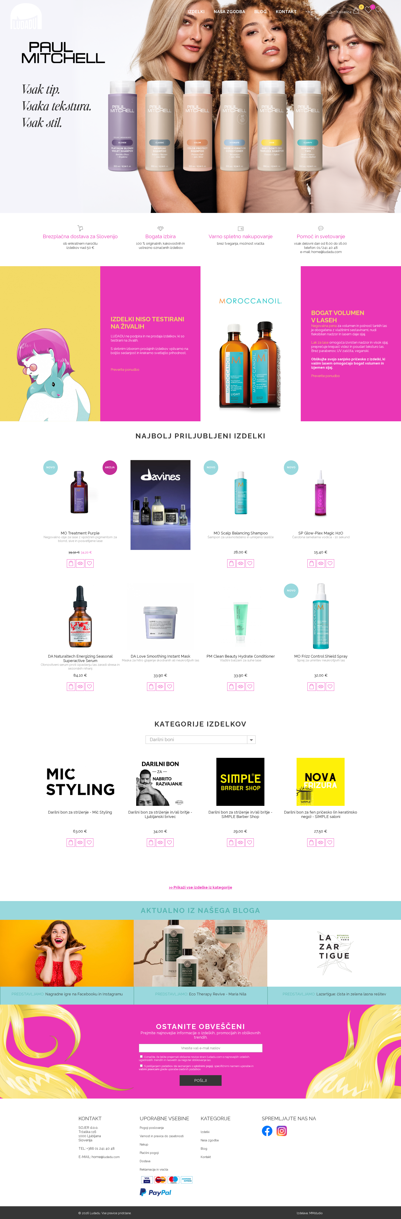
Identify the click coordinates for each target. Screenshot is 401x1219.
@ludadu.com (110, 1152)
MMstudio (316, 1209)
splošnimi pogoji (203, 1061)
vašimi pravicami (149, 1065)
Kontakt (286, 11)
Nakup (144, 1140)
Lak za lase (320, 338)
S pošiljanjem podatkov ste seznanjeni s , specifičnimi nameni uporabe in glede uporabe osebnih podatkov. (196, 1063)
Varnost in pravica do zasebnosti (162, 1132)
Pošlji (200, 1076)
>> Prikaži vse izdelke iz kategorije (200, 883)
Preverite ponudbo (125, 365)
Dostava (145, 1157)
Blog (260, 11)
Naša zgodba (229, 11)
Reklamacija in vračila (154, 1165)
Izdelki (196, 11)
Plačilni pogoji (149, 1148)
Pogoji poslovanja (152, 1123)
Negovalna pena (324, 322)
